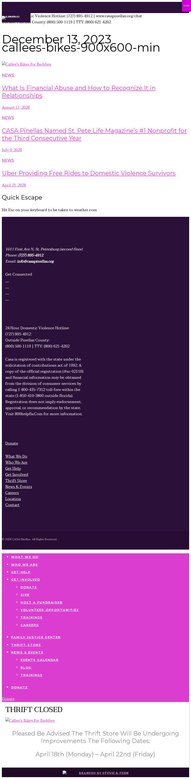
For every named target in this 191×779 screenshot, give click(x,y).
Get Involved (25, 579)
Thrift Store (26, 645)
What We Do (24, 557)
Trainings (31, 617)
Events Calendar (39, 660)
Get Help (21, 572)
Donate (28, 587)
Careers (29, 625)
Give (25, 595)
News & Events (27, 652)
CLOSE (186, 5)
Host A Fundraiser (41, 602)
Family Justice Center (36, 637)
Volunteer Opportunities (49, 610)
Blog (25, 667)
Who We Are (24, 564)
